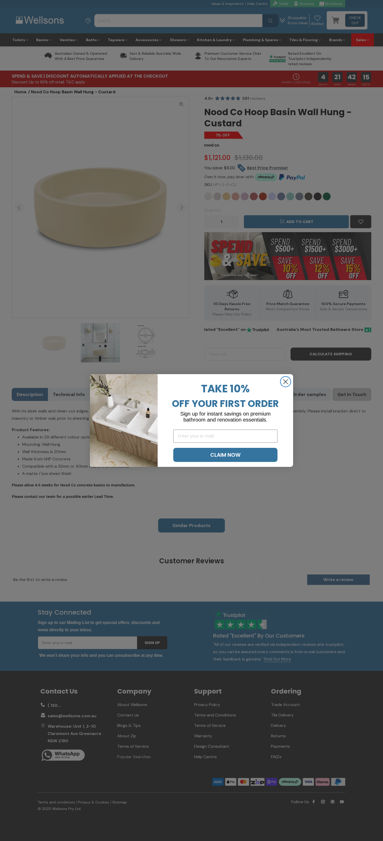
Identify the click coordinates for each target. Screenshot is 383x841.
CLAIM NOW (225, 455)
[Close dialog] (285, 381)
